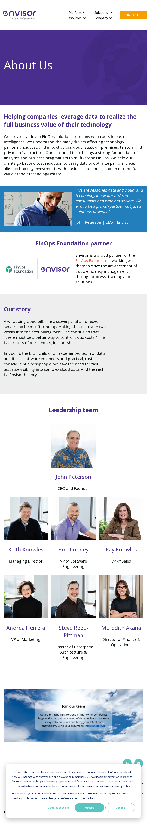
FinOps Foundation (92, 260)
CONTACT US (133, 15)
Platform (75, 12)
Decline (120, 807)
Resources (74, 18)
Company (101, 18)
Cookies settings (58, 807)
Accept (89, 807)
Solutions (101, 12)
